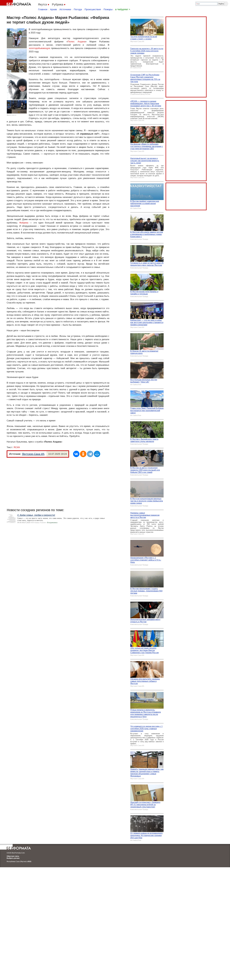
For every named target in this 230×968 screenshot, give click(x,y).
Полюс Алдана (76, 41)
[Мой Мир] (97, 454)
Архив (53, 9)
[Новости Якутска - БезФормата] (16, 3)
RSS (29, 861)
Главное (42, 9)
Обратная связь (13, 856)
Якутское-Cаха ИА (33, 453)
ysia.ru (13, 115)
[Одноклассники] (83, 454)
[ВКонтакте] (76, 454)
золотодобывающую (39, 48)
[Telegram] (90, 454)
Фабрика (23, 222)
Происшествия (93, 9)
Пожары (108, 9)
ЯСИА (17, 447)
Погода (78, 9)
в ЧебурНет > (122, 9)
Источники (65, 9)
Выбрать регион (13, 858)
